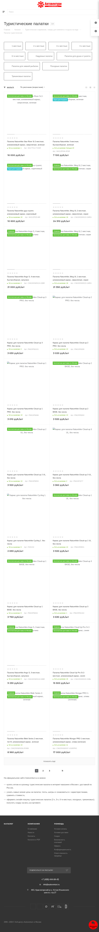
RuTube (53, 906)
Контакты (31, 836)
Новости (31, 832)
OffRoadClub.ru (59, 906)
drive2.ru (66, 906)
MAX (46, 906)
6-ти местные (18, 56)
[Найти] (93, 11)
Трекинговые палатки (21, 76)
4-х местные (84, 46)
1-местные (16, 46)
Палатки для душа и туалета (77, 56)
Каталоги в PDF (34, 840)
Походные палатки (58, 66)
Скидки (57, 836)
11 (62, 771)
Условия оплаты (60, 829)
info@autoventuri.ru (51, 884)
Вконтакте (33, 906)
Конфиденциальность (62, 850)
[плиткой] (86, 87)
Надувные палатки (44, 56)
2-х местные (38, 46)
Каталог (8, 824)
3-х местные (61, 46)
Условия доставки (61, 832)
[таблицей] (94, 87)
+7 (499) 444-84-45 (50, 879)
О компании (32, 829)
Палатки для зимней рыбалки (25, 66)
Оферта (57, 846)
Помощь (59, 824)
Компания (34, 824)
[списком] (90, 87)
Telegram (39, 906)
